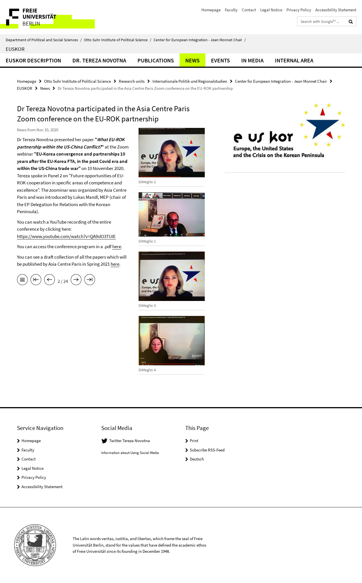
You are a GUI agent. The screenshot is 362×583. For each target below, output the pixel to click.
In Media (252, 60)
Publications (155, 60)
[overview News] (22, 280)
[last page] (89, 280)
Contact (249, 9)
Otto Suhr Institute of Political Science (117, 40)
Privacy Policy (298, 9)
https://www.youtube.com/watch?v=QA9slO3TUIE (66, 236)
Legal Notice (271, 9)
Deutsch (197, 459)
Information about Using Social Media (130, 452)
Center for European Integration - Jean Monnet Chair (200, 40)
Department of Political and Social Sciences (44, 40)
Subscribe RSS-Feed (207, 450)
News (192, 60)
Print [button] (194, 440)
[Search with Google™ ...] (351, 21)
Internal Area (294, 60)
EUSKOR (15, 48)
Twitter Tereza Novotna (129, 440)
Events (220, 60)
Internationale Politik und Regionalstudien (189, 81)
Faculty (231, 9)
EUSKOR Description (33, 60)
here (116, 246)
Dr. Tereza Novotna (99, 60)
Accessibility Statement (335, 9)
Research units (132, 81)
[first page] (36, 280)
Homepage (211, 9)
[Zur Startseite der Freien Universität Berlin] (47, 17)
